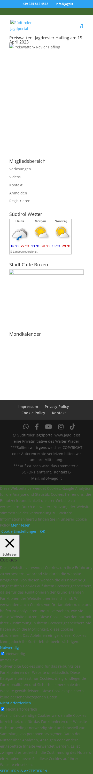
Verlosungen (20, 168)
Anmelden (18, 193)
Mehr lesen (20, 525)
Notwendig (15, 653)
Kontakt (15, 184)
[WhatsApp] (26, 426)
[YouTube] (48, 426)
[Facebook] (37, 426)
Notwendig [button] (9, 647)
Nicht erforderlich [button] (15, 702)
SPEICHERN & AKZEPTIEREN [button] (23, 770)
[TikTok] (72, 426)
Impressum (28, 406)
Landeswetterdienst (25, 251)
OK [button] (42, 531)
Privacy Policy (57, 406)
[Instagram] (61, 426)
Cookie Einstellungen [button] (19, 531)
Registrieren (19, 200)
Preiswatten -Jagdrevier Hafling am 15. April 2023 (46, 40)
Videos (15, 176)
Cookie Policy (33, 412)
